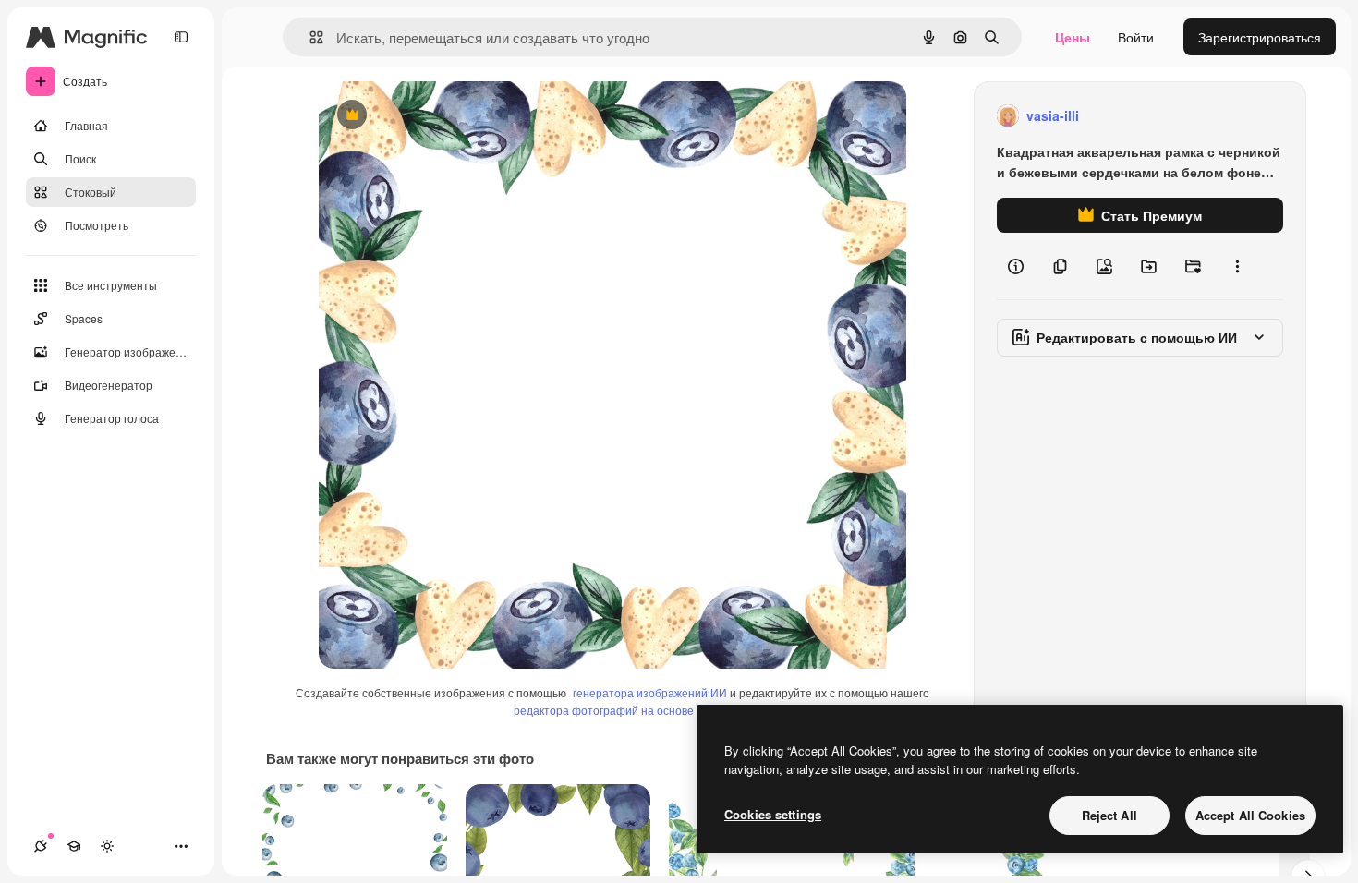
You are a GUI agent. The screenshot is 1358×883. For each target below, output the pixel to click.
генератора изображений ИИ (650, 692)
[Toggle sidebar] (181, 37)
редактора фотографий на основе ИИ (613, 710)
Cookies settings (772, 814)
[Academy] (74, 846)
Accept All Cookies (1250, 815)
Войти (1136, 37)
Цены (1072, 37)
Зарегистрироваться (1259, 37)
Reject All (1109, 815)
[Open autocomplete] (309, 37)
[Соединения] (40, 846)
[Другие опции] (1237, 266)
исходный (442, 116)
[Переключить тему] (107, 846)
